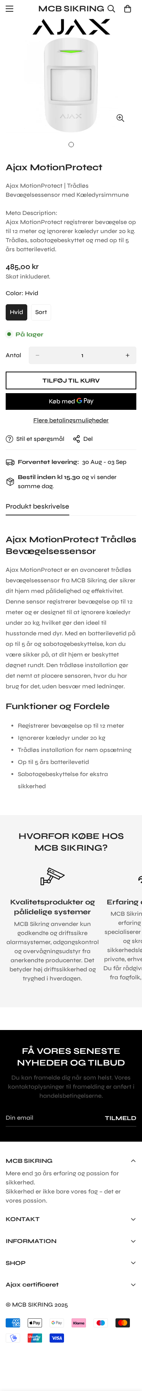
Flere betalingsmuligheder (71, 420)
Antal (13, 355)
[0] (127, 8)
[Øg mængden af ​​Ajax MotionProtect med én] (127, 355)
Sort (43, 314)
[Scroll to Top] (128, 1350)
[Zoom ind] (120, 117)
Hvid (18, 314)
